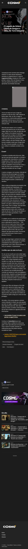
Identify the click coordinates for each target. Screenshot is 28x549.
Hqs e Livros (5, 387)
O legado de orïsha (18, 344)
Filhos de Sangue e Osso (8, 341)
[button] (2, 3)
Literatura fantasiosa (7, 344)
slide (3, 347)
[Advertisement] (14, 53)
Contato (4, 534)
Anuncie (4, 537)
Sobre (3, 532)
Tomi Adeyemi (10, 347)
